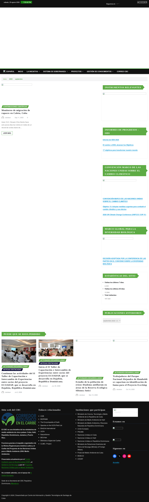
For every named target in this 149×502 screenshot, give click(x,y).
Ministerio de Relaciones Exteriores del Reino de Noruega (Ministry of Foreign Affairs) (92, 447)
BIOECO (81, 456)
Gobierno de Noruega (10, 465)
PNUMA (81, 432)
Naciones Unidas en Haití (87, 438)
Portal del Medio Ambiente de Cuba (90, 452)
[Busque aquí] (146, 71)
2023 (10, 79)
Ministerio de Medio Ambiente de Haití (91, 420)
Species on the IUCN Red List (51, 425)
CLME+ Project (45, 444)
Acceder (116, 462)
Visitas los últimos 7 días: (114, 282)
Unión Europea (83, 429)
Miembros (15, 483)
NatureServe (45, 434)
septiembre (19, 79)
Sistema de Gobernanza (54, 71)
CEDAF (80, 459)
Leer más (7, 133)
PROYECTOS (76, 71)
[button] (3, 38)
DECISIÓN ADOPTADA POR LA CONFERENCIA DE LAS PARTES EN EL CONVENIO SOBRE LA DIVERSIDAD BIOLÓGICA (124, 261)
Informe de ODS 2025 (111, 140)
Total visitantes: (111, 295)
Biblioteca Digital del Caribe (50, 440)
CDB (42, 416)
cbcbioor (8, 117)
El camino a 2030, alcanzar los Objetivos (118, 145)
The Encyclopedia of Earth (49, 422)
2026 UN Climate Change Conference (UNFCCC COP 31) (124, 214)
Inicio (20, 71)
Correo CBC (122, 71)
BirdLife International (47, 428)
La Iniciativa (32, 71)
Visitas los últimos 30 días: (115, 289)
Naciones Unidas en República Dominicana (93, 441)
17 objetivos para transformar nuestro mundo (120, 150)
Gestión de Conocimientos (99, 71)
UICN (42, 431)
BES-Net (43, 437)
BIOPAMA (44, 419)
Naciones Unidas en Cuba (87, 435)
